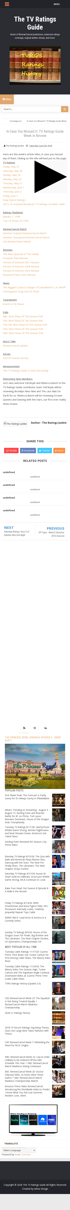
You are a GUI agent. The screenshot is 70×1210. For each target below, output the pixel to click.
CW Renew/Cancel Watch (17, 241)
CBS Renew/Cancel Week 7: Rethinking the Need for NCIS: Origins (27, 1044)
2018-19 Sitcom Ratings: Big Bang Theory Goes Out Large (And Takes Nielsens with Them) (27, 1030)
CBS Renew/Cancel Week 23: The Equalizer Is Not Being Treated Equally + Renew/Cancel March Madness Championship (27, 1003)
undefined (9, 472)
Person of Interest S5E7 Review (21, 262)
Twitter (45, 450)
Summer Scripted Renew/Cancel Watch (24, 233)
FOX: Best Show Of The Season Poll (23, 329)
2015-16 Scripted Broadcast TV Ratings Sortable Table (34, 204)
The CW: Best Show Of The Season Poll (25, 324)
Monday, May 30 (12, 179)
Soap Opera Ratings (14, 199)
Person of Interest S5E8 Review (21, 266)
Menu (8, 99)
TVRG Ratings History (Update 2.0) (23, 983)
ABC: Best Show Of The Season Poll (23, 316)
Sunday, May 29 (12, 175)
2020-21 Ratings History (17, 1012)
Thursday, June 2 (12, 191)
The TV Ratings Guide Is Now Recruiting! (25, 370)
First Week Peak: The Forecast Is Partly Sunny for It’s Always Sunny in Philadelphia (27, 797)
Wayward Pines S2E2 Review (19, 274)
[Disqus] (35, 590)
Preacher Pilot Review (15, 258)
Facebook (28, 450)
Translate (26, 1154)
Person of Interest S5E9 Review (21, 270)
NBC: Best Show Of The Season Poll (23, 333)
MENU (57, 4)
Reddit (13, 450)
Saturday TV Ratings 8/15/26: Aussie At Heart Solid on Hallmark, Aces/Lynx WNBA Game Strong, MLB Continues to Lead (27, 876)
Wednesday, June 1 (13, 187)
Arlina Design (41, 1188)
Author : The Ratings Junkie (49, 422)
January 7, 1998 (11, 216)
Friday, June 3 (10, 195)
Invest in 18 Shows (13, 304)
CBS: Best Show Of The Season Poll (22, 320)
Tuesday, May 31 (12, 183)
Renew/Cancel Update (15, 345)
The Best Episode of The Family (21, 254)
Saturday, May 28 (12, 170)
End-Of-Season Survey (15, 358)
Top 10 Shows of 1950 (15, 220)
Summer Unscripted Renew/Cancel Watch (26, 237)
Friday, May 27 (11, 166)
